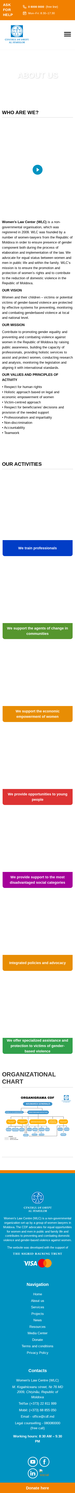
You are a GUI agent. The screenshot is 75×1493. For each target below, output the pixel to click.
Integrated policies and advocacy (37, 963)
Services (37, 1307)
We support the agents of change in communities (37, 631)
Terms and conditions (37, 1346)
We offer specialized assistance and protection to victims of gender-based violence (37, 1045)
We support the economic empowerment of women (38, 714)
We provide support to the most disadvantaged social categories (37, 880)
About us (37, 1301)
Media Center (38, 1333)
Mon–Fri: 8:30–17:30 (41, 13)
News (37, 1320)
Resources (37, 1327)
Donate (37, 1340)
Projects (37, 1314)
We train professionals (37, 548)
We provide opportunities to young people (37, 797)
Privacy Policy (37, 1353)
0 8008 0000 (43, 6)
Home (37, 1294)
